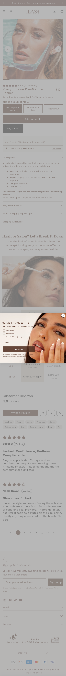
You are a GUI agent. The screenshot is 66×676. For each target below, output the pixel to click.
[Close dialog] (63, 315)
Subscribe (19, 349)
